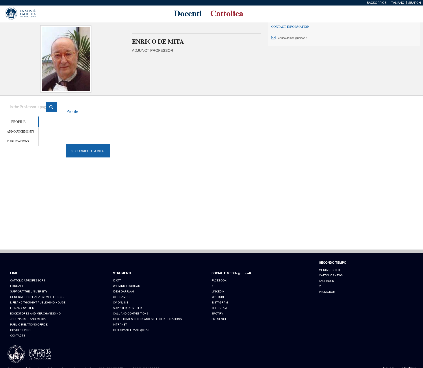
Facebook (219, 280)
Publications (18, 141)
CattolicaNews (331, 275)
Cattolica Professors (27, 280)
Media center (329, 269)
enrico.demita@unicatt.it (292, 38)
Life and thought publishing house (38, 302)
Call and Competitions (130, 313)
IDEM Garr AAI (123, 291)
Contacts (17, 335)
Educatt (16, 286)
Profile (18, 121)
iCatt (117, 280)
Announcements (21, 131)
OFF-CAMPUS (122, 297)
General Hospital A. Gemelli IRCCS (37, 297)
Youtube (218, 297)
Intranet (120, 324)
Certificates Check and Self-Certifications (147, 319)
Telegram (219, 308)
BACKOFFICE (376, 2)
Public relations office (29, 324)
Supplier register (127, 308)
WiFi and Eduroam (126, 286)
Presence (219, 319)
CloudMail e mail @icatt (132, 330)
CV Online (120, 302)
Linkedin (218, 291)
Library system (22, 308)
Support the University (29, 291)
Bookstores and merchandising (35, 313)
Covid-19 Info (20, 330)
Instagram (220, 302)
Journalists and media (28, 319)
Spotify (217, 313)
